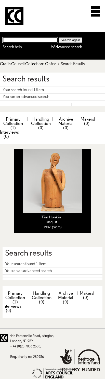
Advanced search (67, 47)
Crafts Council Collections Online (28, 64)
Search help (12, 47)
